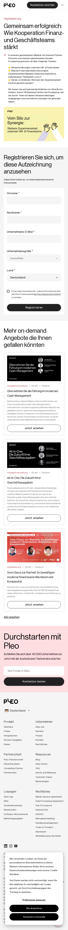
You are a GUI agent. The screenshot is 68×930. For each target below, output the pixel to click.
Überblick (8, 727)
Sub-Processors (44, 805)
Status (7, 744)
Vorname (12, 193)
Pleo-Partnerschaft (13, 759)
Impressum (41, 831)
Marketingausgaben (13, 818)
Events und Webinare (46, 772)
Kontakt (39, 740)
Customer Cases (44, 777)
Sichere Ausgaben (13, 740)
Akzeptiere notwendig (34, 916)
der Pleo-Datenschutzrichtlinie (47, 294)
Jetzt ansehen (34, 428)
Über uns (40, 727)
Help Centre (41, 764)
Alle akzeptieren (34, 908)
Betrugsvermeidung (45, 818)
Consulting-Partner (13, 768)
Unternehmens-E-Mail (20, 231)
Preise (7, 731)
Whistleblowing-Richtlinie (48, 836)
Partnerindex (10, 772)
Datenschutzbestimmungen (23, 870)
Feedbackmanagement (47, 823)
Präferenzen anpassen (34, 899)
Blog (38, 759)
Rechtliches (41, 744)
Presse (39, 735)
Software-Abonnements (16, 814)
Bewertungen (42, 781)
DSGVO (39, 814)
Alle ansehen (11, 617)
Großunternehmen (13, 805)
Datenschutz (42, 809)
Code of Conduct (44, 827)
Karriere (39, 731)
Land (10, 270)
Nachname (13, 212)
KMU (6, 801)
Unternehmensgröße (19, 251)
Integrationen (10, 735)
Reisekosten (10, 809)
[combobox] (34, 258)
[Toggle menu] (62, 5)
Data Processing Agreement (50, 801)
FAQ (38, 768)
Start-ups (8, 796)
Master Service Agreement (49, 796)
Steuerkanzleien (12, 764)
